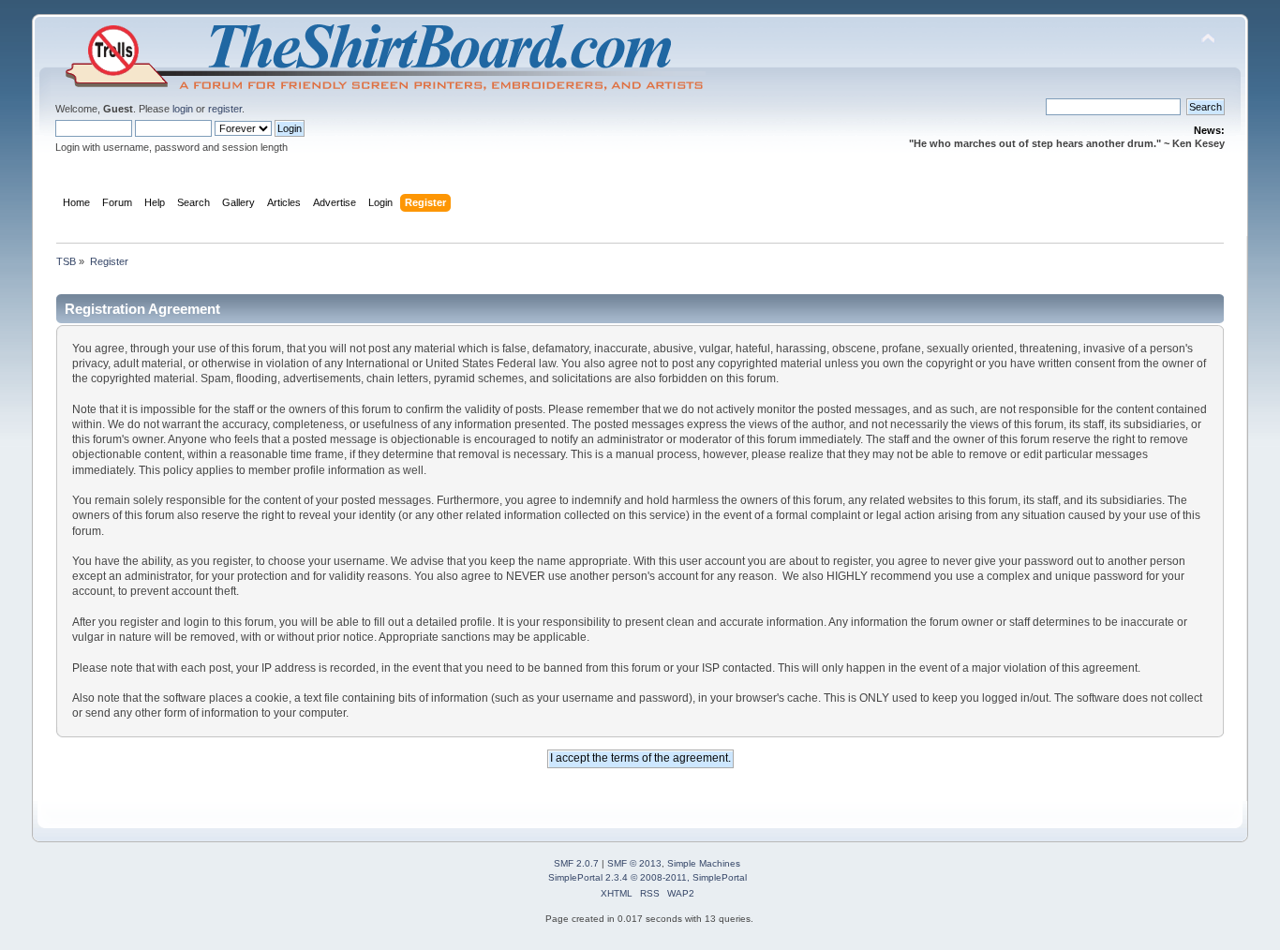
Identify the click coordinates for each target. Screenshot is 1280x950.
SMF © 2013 (634, 863)
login (182, 108)
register (225, 108)
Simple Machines (703, 863)
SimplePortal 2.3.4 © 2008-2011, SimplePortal (647, 877)
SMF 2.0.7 (576, 863)
